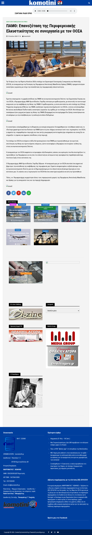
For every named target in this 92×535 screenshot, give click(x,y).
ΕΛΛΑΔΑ (45, 211)
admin (46, 223)
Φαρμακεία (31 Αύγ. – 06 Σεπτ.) (73, 212)
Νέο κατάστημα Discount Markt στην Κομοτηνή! (46, 216)
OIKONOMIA (22, 204)
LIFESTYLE (13, 204)
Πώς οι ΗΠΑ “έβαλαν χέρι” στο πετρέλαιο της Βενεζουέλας (46, 235)
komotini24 (27, 36)
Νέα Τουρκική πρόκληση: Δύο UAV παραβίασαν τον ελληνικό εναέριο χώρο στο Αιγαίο (18, 235)
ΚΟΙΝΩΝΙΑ (17, 207)
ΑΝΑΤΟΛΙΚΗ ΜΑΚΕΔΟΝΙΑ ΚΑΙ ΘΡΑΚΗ (16, 22)
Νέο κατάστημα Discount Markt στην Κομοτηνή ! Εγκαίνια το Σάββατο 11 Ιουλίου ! (18, 213)
